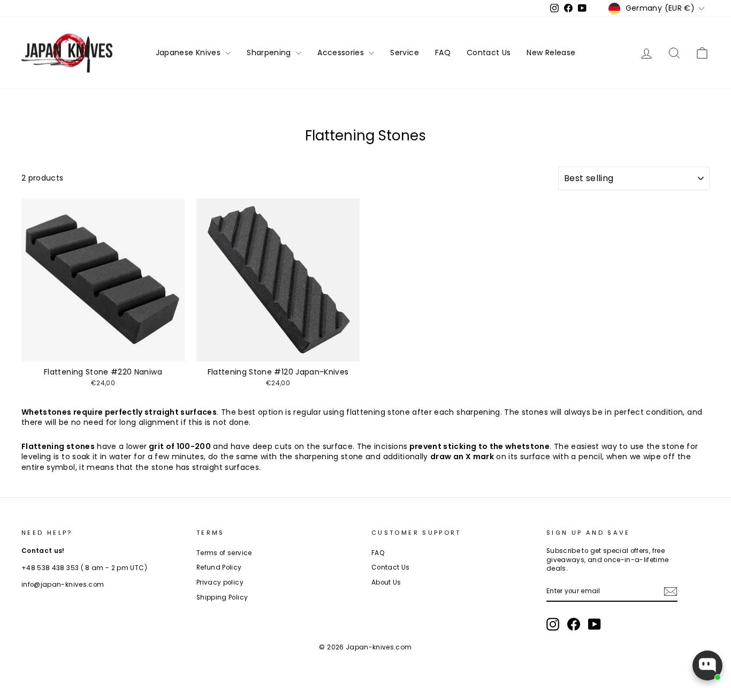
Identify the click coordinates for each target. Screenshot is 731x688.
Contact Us (489, 52)
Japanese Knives (189, 52)
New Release (551, 52)
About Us (386, 582)
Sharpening (270, 52)
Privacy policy (219, 582)
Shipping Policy (222, 597)
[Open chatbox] (707, 665)
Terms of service (224, 553)
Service (404, 52)
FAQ (443, 52)
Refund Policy (219, 567)
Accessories (341, 52)
